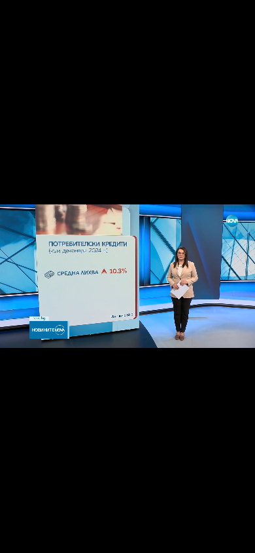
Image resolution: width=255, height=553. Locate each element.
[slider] (28, 518)
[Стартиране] (22, 536)
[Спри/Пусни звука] (49, 536)
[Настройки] (230, 23)
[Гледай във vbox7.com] (231, 536)
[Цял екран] (204, 536)
